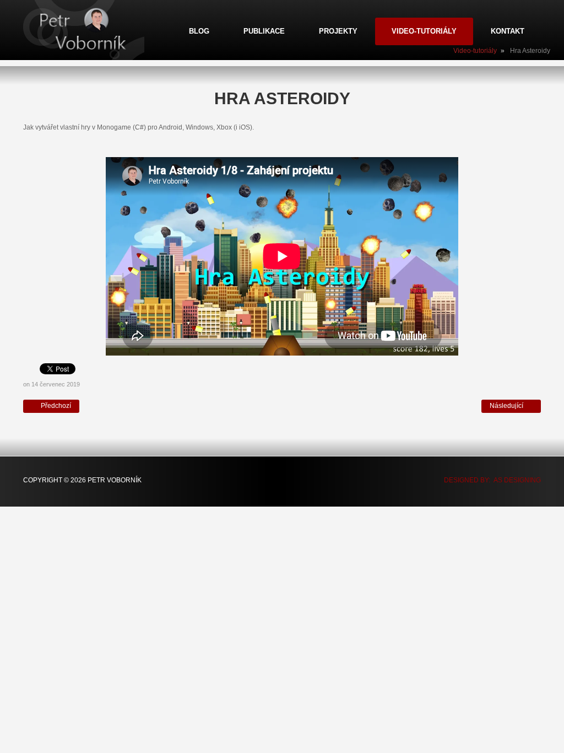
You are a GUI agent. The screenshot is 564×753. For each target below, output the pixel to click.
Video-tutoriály (424, 31)
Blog (199, 31)
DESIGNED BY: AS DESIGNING (489, 480)
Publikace (264, 31)
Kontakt (507, 31)
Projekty (338, 31)
